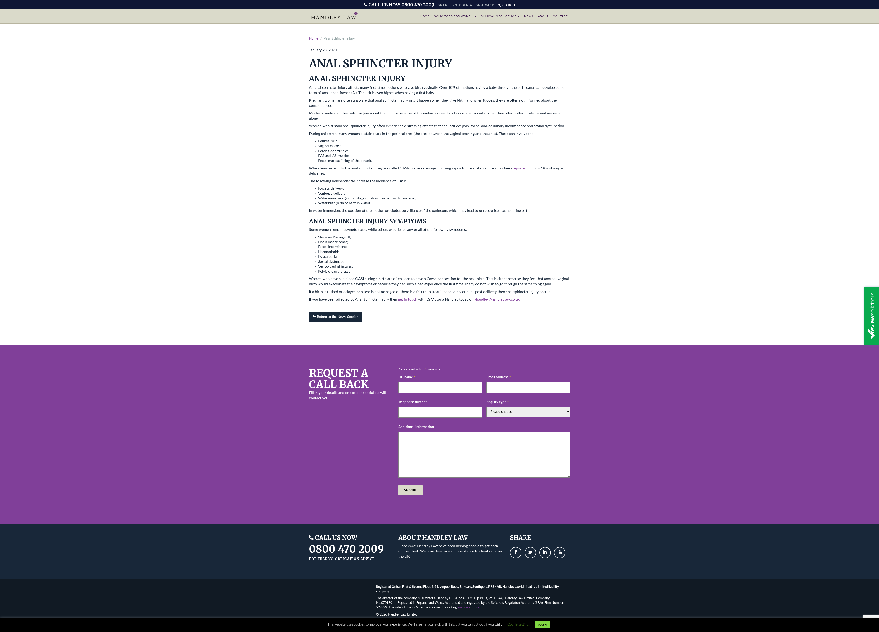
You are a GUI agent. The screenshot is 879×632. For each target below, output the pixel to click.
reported (520, 168)
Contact (560, 16)
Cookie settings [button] (518, 624)
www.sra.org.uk (468, 607)
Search (508, 5)
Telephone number (412, 402)
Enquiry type (497, 402)
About (543, 16)
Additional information (416, 427)
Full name (406, 377)
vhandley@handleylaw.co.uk (497, 299)
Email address (498, 377)
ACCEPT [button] (543, 625)
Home (424, 16)
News (528, 16)
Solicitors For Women (454, 16)
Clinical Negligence (499, 16)
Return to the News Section (337, 317)
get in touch (407, 299)
